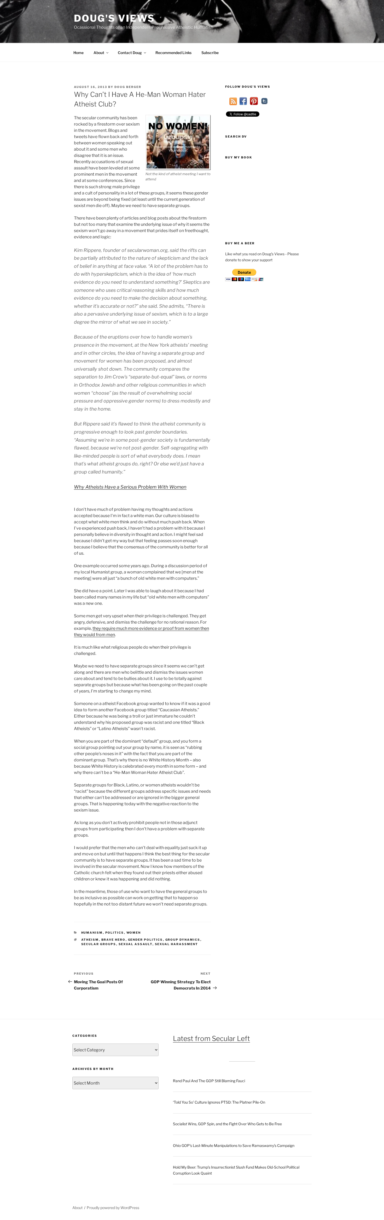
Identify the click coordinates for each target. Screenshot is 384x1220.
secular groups (98, 944)
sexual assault (136, 944)
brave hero (113, 939)
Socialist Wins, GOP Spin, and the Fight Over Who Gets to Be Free (227, 1124)
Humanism (92, 932)
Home (78, 52)
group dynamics (182, 939)
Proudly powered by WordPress (113, 1207)
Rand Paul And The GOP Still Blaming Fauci (209, 1081)
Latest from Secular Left (211, 1038)
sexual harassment (176, 944)
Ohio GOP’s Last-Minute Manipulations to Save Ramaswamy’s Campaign (233, 1145)
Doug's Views (114, 18)
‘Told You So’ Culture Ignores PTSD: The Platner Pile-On (219, 1102)
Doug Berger (127, 87)
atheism (90, 939)
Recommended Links (173, 52)
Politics (114, 932)
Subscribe (210, 52)
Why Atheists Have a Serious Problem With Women (130, 487)
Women (133, 932)
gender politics (145, 939)
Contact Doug (130, 52)
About (99, 52)
